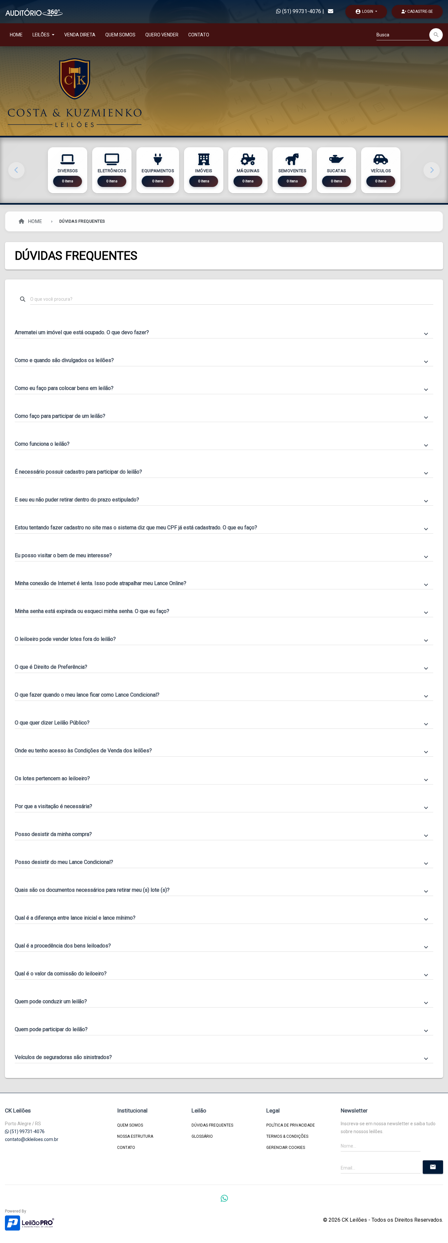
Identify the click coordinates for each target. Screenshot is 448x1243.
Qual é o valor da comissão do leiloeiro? (222, 974)
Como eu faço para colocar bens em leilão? (222, 388)
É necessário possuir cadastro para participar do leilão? (222, 472)
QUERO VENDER (161, 34)
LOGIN (364, 11)
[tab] (224, 329)
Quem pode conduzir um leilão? (222, 1002)
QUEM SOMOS (120, 34)
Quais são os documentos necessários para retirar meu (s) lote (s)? (222, 890)
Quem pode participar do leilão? (222, 1029)
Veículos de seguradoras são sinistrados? (222, 1057)
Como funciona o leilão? (222, 444)
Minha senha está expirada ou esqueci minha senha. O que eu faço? (222, 611)
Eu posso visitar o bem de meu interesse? (222, 556)
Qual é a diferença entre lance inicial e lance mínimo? (222, 918)
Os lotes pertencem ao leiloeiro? (222, 779)
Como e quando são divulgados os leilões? (222, 360)
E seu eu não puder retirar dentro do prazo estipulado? (222, 500)
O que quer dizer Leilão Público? (222, 723)
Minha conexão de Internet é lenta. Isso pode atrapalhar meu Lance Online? (222, 583)
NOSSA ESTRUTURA (135, 1136)
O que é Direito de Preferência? (222, 667)
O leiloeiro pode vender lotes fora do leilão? (222, 639)
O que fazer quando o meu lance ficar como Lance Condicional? (222, 695)
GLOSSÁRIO (202, 1136)
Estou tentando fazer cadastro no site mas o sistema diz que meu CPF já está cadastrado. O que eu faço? (222, 528)
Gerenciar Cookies (285, 1147)
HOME (16, 34)
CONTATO (198, 34)
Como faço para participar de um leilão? (222, 416)
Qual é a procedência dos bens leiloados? (222, 946)
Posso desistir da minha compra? (222, 834)
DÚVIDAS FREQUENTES (212, 1125)
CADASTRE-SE (419, 11)
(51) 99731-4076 (301, 11)
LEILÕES (41, 34)
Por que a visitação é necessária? (222, 806)
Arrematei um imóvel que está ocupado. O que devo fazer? (222, 332)
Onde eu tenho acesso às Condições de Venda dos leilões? (222, 751)
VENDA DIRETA (79, 34)
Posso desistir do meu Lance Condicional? (222, 862)
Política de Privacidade (290, 1125)
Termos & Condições (287, 1136)
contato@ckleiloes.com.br (31, 1139)
